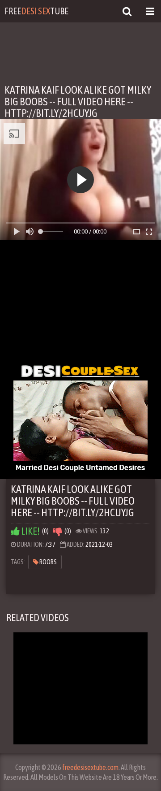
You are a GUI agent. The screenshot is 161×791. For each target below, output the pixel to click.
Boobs (47, 562)
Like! (30, 531)
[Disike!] (57, 531)
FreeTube (36, 11)
